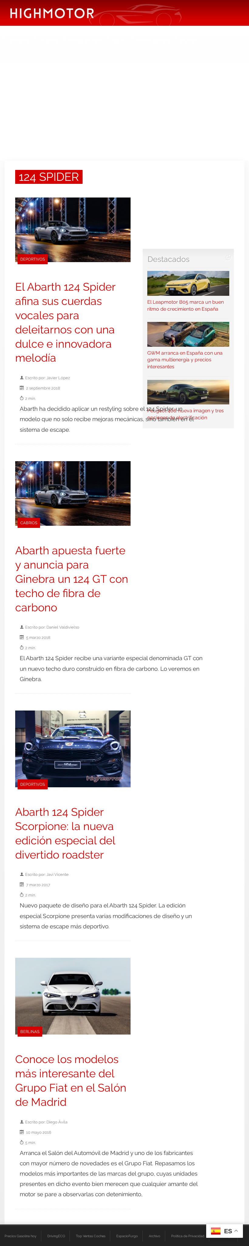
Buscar (189, 41)
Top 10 (120, 41)
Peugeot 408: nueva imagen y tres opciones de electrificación (185, 414)
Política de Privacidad (187, 1236)
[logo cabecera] (52, 13)
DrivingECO (56, 1236)
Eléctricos (20, 41)
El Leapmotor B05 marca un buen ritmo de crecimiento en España (185, 305)
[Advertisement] (124, 112)
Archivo (154, 1236)
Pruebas (50, 41)
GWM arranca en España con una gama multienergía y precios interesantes (185, 360)
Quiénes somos (26, 56)
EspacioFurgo (127, 1236)
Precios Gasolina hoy (20, 1236)
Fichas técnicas (86, 41)
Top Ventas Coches (90, 1236)
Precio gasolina (154, 41)
